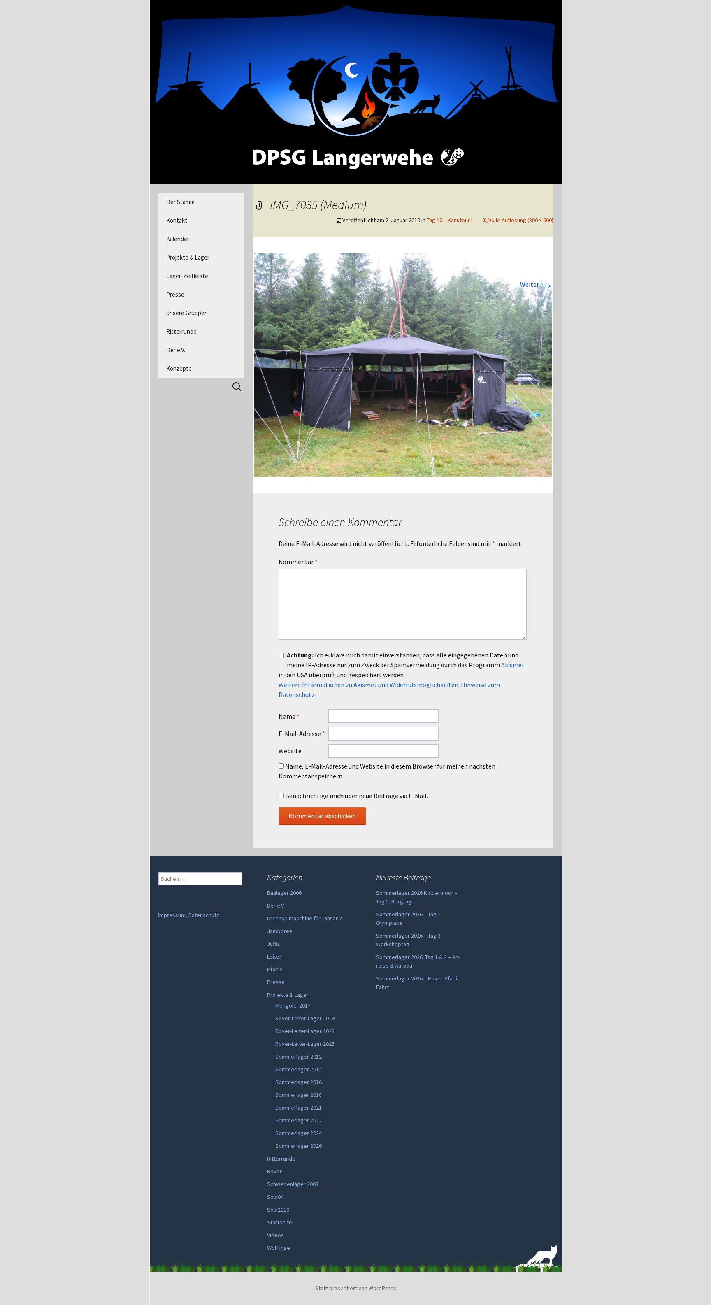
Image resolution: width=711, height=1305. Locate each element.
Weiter (536, 284)
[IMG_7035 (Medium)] (403, 364)
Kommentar (298, 561)
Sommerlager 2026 (298, 1145)
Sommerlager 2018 (298, 1094)
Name (289, 716)
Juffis (273, 943)
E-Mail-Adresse (302, 733)
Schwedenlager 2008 (292, 1184)
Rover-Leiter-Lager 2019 (305, 1018)
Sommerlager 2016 (298, 1082)
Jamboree (280, 931)
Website (290, 751)
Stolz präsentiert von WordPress (355, 1288)
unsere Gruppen (187, 313)
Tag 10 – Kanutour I (449, 220)
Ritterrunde (181, 331)
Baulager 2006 (284, 892)
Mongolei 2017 (293, 1005)
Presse (175, 294)
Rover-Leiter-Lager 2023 (305, 1031)
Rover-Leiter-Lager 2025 (305, 1043)
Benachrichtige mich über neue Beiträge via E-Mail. (356, 796)
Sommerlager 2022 (298, 1120)
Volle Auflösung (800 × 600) (520, 220)
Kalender (177, 239)
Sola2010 (278, 1209)
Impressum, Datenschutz (188, 915)
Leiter (274, 956)
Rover (274, 1171)
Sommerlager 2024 (298, 1133)
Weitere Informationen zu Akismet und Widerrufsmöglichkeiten (368, 684)
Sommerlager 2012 (298, 1056)
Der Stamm (180, 202)
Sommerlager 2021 (298, 1107)
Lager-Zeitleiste (187, 276)
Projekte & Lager (187, 257)
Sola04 (275, 1197)
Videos (275, 1235)
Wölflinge (278, 1248)
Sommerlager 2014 (298, 1069)
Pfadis (275, 969)
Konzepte (179, 368)
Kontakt (176, 220)
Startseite (279, 1222)
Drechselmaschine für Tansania (305, 918)
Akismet (513, 665)
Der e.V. (175, 350)
